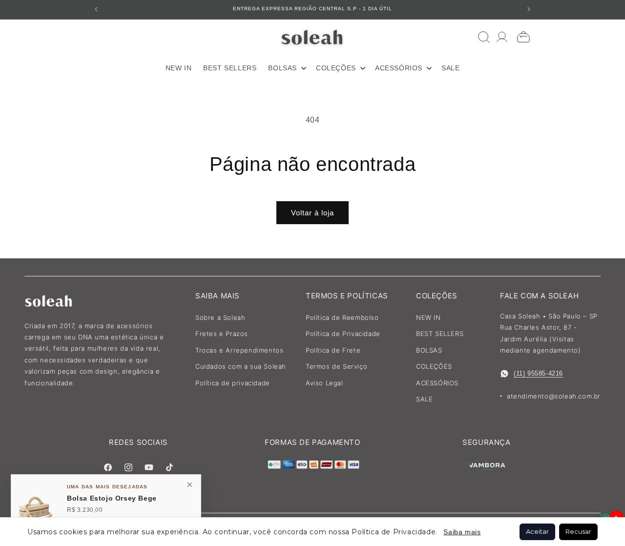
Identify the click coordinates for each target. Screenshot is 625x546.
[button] (286, 68)
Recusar (578, 531)
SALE (424, 399)
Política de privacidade (232, 383)
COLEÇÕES (434, 366)
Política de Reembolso (342, 317)
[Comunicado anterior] (96, 9)
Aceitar (537, 531)
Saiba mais (461, 532)
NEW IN (428, 317)
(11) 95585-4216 (538, 373)
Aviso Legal (324, 383)
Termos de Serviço (336, 366)
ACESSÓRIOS (437, 383)
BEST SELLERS (439, 333)
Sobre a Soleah (220, 317)
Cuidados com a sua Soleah (240, 366)
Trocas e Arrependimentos (239, 350)
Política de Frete (333, 350)
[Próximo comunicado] (529, 9)
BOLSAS (429, 350)
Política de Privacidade (343, 333)
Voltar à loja (312, 213)
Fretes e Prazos (221, 333)
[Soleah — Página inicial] (312, 36)
